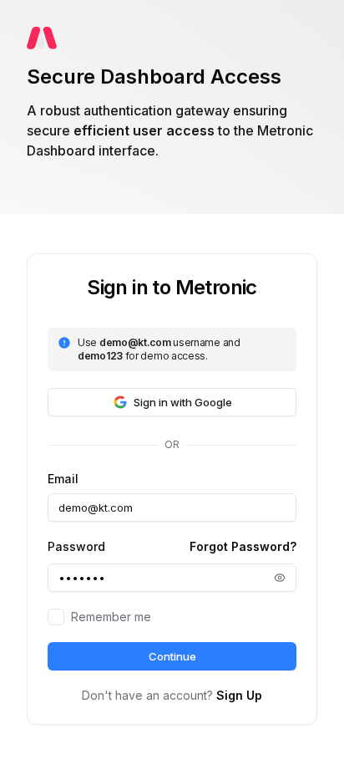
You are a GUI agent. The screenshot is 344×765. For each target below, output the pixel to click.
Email (63, 479)
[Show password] (279, 577)
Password (76, 547)
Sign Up (239, 695)
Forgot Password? (243, 546)
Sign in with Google (183, 402)
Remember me (111, 617)
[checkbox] (56, 617)
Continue (172, 656)
